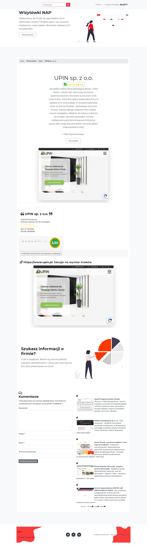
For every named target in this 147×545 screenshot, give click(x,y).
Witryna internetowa (27, 452)
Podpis (22, 434)
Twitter (96, 506)
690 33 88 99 (75, 84)
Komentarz (23, 408)
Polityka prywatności (101, 535)
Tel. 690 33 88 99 (27, 224)
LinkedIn (102, 506)
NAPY (124, 4)
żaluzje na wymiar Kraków (73, 262)
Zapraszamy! (27, 34)
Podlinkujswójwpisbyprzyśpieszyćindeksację (41, 253)
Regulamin (114, 535)
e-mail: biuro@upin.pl (29, 227)
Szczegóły (73, 140)
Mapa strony (124, 535)
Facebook (90, 506)
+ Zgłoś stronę (111, 5)
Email (21, 443)
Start (98, 5)
